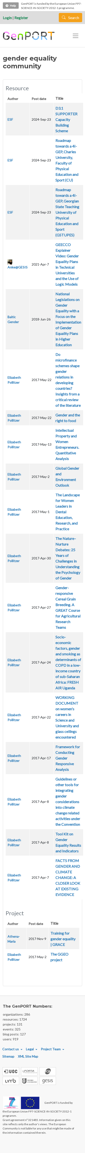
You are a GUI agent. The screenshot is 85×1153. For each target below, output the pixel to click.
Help (13, 5)
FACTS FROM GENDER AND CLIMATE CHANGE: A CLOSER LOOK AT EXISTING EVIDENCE (67, 877)
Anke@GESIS (18, 267)
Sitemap (8, 1056)
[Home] (29, 36)
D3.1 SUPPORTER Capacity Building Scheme (66, 119)
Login (7, 17)
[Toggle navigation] (75, 36)
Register (21, 17)
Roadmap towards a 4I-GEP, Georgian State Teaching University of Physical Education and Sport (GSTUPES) (67, 212)
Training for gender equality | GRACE (63, 939)
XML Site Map (28, 1056)
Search (73, 17)
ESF (10, 119)
